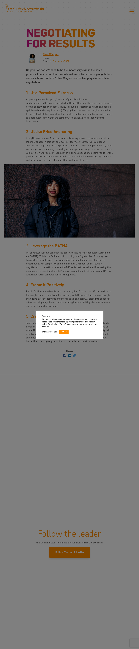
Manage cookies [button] (49, 332)
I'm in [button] (64, 331)
